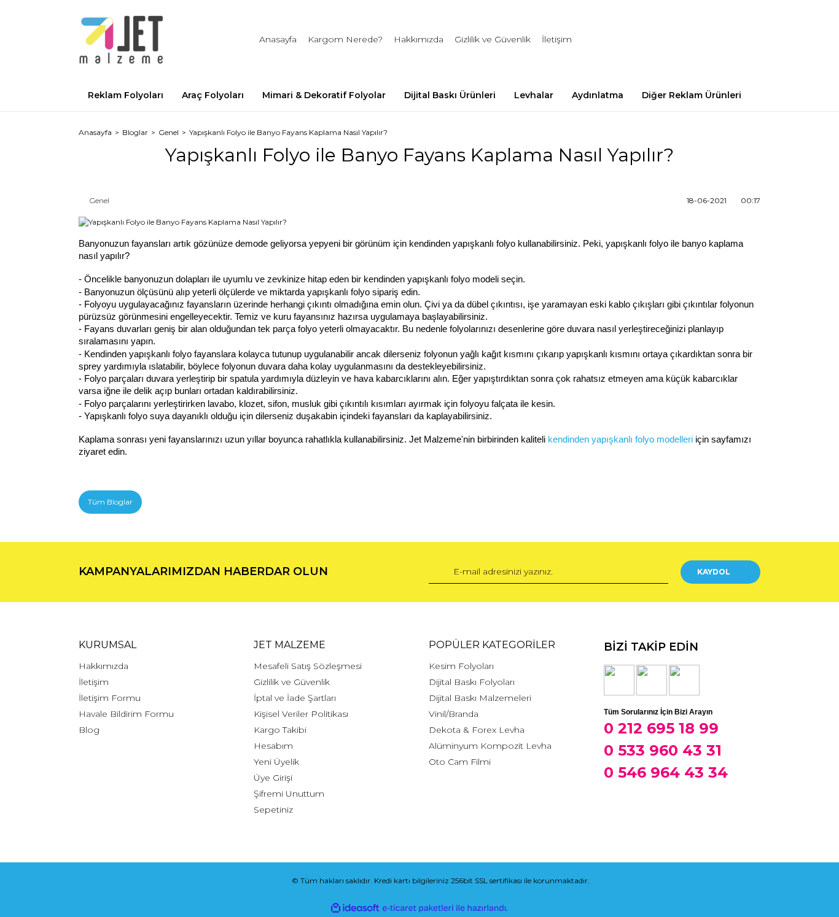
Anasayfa (278, 39)
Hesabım (273, 745)
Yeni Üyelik (276, 761)
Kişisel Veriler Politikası (301, 713)
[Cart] (745, 39)
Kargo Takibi (280, 729)
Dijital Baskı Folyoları (472, 681)
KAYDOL (713, 571)
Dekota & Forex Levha (477, 729)
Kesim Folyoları (461, 665)
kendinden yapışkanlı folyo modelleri (620, 439)
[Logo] (121, 39)
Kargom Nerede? (345, 39)
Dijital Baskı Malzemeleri (480, 697)
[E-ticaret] (418, 908)
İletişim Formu (110, 697)
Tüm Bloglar (110, 501)
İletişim (557, 39)
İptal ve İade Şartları (295, 697)
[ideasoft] (355, 908)
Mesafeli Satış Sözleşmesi (308, 665)
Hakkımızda (418, 39)
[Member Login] (682, 39)
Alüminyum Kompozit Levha (490, 745)
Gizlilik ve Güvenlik (493, 39)
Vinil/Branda (453, 713)
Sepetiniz (273, 809)
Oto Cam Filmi (460, 761)
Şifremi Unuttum (289, 793)
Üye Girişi (273, 777)
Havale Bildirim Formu (126, 713)
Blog (89, 729)
